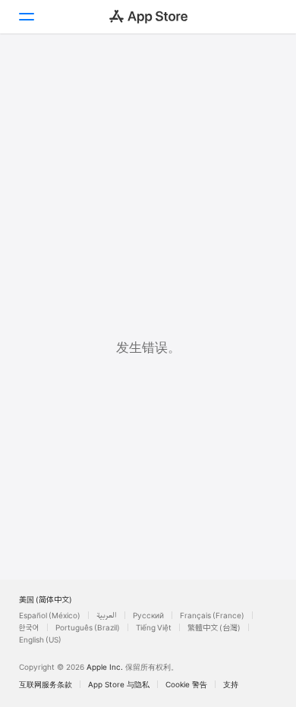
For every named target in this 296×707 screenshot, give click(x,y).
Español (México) (49, 615)
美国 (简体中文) (45, 599)
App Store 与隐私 (119, 684)
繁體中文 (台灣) (214, 627)
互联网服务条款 (45, 684)
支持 (230, 684)
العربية (106, 615)
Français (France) (212, 615)
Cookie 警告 (186, 684)
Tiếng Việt (154, 627)
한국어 (29, 627)
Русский (148, 615)
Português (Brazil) (87, 627)
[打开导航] (26, 16)
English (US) (40, 639)
